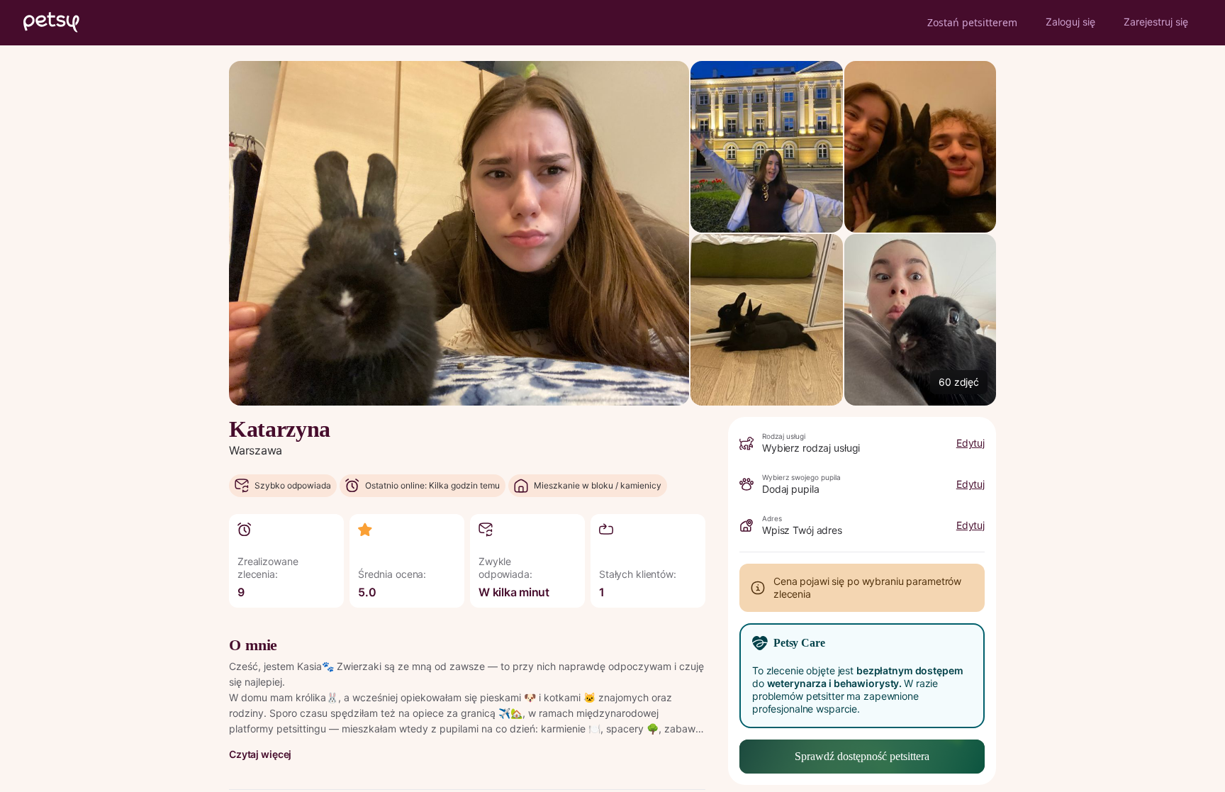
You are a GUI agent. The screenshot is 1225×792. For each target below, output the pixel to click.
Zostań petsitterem (972, 22)
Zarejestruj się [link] (1156, 22)
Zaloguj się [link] (1070, 22)
